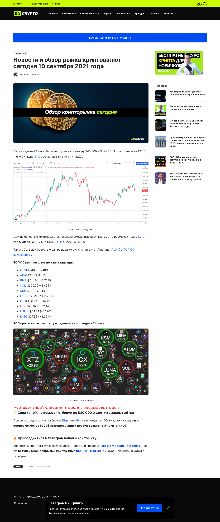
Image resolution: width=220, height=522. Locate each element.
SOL (23, 285)
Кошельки (123, 13)
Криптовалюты (88, 13)
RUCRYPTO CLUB (88, 451)
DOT (23, 301)
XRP (23, 290)
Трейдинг (140, 13)
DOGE (24, 296)
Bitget (65, 420)
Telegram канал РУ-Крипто (120, 445)
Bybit (79, 420)
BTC (37, 156)
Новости (53, 13)
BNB (23, 280)
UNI (22, 306)
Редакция (24, 74)
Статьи (153, 13)
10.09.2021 (35, 74)
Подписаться (149, 508)
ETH (23, 270)
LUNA (24, 311)
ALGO (115, 249)
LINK (23, 316)
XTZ (142, 236)
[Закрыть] (168, 508)
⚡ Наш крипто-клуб (37, 3)
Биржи (107, 13)
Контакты (18, 3)
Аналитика (68, 13)
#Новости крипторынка (40, 466)
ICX (58, 242)
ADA (23, 275)
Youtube (56, 3)
